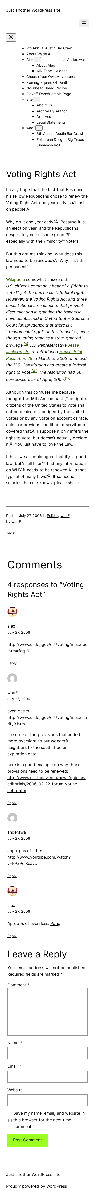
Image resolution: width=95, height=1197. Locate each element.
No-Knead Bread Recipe (46, 88)
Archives (43, 116)
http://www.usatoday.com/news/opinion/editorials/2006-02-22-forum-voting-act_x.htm (46, 784)
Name (14, 1042)
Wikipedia (15, 279)
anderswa (16, 832)
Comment (18, 984)
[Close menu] (11, 37)
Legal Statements (51, 122)
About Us (44, 105)
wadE (30, 128)
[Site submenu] (36, 99)
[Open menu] (84, 23)
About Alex (45, 65)
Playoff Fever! (37, 94)
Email (14, 1066)
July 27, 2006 (18, 632)
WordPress (56, 1186)
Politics (53, 515)
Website (15, 1089)
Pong (55, 923)
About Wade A (38, 54)
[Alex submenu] (37, 59)
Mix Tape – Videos (51, 71)
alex (11, 626)
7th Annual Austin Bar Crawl (49, 48)
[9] (26, 344)
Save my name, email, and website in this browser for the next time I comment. (49, 1120)
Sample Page (60, 94)
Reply (12, 663)
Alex (30, 59)
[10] (34, 371)
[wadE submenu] (39, 128)
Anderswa (75, 59)
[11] (67, 378)
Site (29, 99)
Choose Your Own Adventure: (50, 76)
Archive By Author (51, 111)
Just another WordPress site (33, 10)
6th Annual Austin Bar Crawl (59, 133)
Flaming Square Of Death (47, 82)
